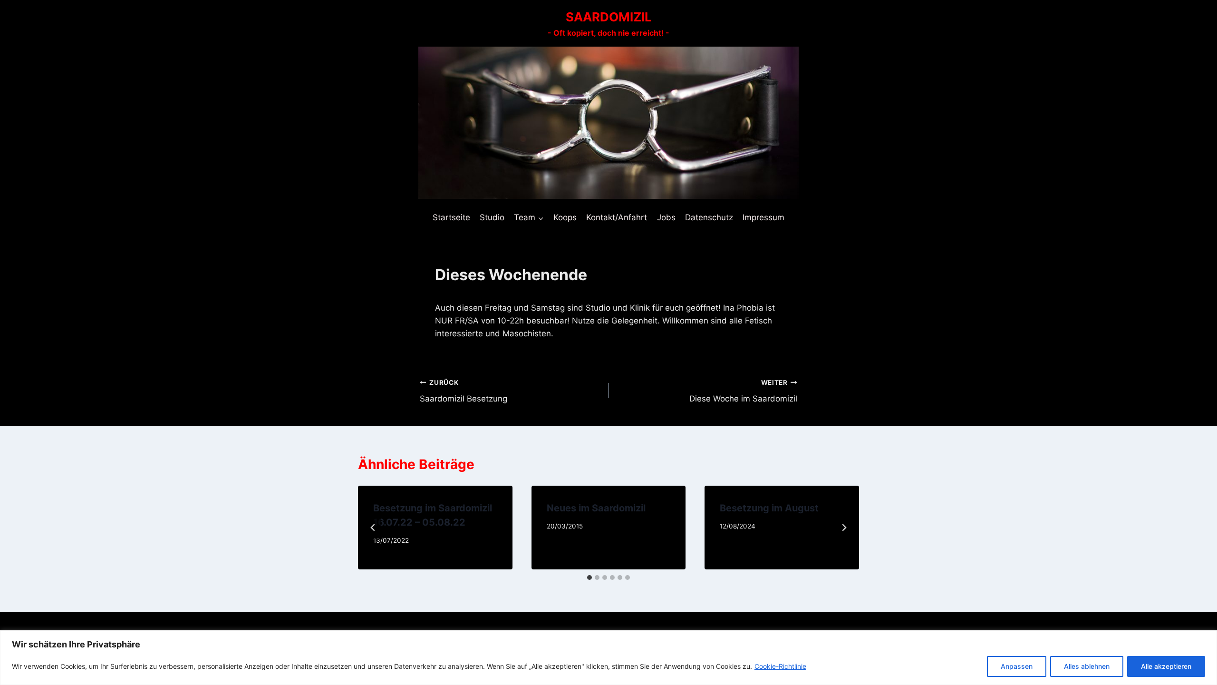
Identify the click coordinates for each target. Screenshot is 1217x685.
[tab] (589, 577)
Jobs (666, 217)
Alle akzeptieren (1166, 666)
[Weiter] (843, 527)
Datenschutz (709, 217)
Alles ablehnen (1087, 666)
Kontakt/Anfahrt (616, 217)
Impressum (763, 217)
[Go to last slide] (373, 527)
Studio (492, 217)
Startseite (451, 217)
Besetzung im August (769, 508)
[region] (608, 657)
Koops (565, 217)
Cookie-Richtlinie (780, 666)
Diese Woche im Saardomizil (743, 391)
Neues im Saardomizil (596, 508)
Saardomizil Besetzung (463, 391)
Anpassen (1017, 666)
